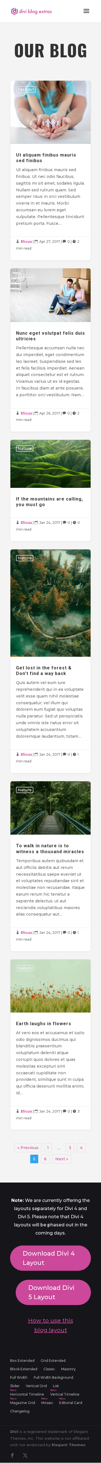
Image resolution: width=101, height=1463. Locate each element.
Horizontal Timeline (27, 1394)
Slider (15, 1386)
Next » (61, 1158)
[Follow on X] (25, 1455)
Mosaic (47, 1403)
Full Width (18, 1378)
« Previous (27, 1147)
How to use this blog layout (50, 1325)
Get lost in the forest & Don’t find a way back (50, 661)
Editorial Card (70, 1403)
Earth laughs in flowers (50, 1044)
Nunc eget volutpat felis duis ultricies (50, 350)
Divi (14, 1431)
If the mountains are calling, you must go (50, 490)
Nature (25, 448)
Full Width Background (53, 1378)
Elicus (26, 241)
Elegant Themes (68, 1444)
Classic (49, 1369)
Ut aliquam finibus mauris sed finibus (50, 170)
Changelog (19, 1411)
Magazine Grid (22, 1403)
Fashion (26, 89)
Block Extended (23, 1369)
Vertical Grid (36, 1386)
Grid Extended (53, 1361)
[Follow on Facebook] (12, 1455)
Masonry (68, 1369)
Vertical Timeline (64, 1394)
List (56, 1386)
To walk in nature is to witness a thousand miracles (50, 866)
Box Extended (22, 1361)
